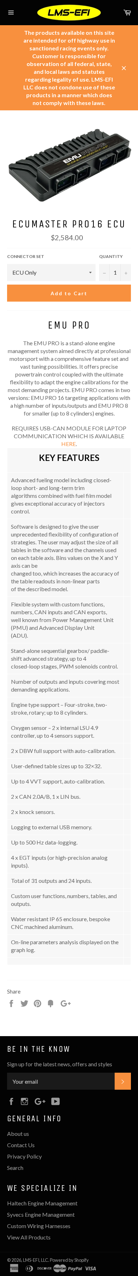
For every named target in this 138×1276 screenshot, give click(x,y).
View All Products (29, 1237)
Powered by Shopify (69, 1260)
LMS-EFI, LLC (35, 1260)
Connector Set (25, 256)
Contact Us (21, 1145)
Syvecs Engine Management (41, 1214)
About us (18, 1133)
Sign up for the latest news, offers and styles (59, 1064)
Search (15, 1167)
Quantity (111, 256)
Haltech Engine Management (42, 1203)
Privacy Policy (24, 1156)
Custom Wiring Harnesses (38, 1225)
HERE (68, 443)
